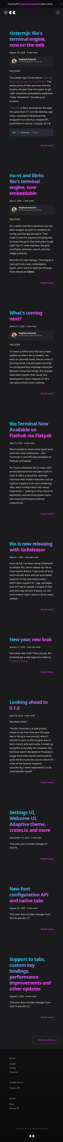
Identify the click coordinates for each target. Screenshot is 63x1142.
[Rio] (12, 12)
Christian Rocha (18, 661)
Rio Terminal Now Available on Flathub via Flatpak (31, 429)
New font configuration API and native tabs (29, 894)
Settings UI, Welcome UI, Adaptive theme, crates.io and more (30, 821)
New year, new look (31, 639)
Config (12, 1068)
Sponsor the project (29, 4)
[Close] (61, 4)
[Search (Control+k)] (58, 12)
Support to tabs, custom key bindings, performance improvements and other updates (30, 974)
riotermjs (15, 108)
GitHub (12, 1108)
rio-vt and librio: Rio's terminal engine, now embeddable (27, 184)
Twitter (12, 1088)
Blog (11, 1104)
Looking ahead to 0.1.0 (29, 705)
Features (13, 1072)
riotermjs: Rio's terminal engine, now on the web (28, 39)
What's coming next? (26, 316)
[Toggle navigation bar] (6, 12)
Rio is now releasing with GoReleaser (31, 547)
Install (12, 1063)
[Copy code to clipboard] (49, 132)
